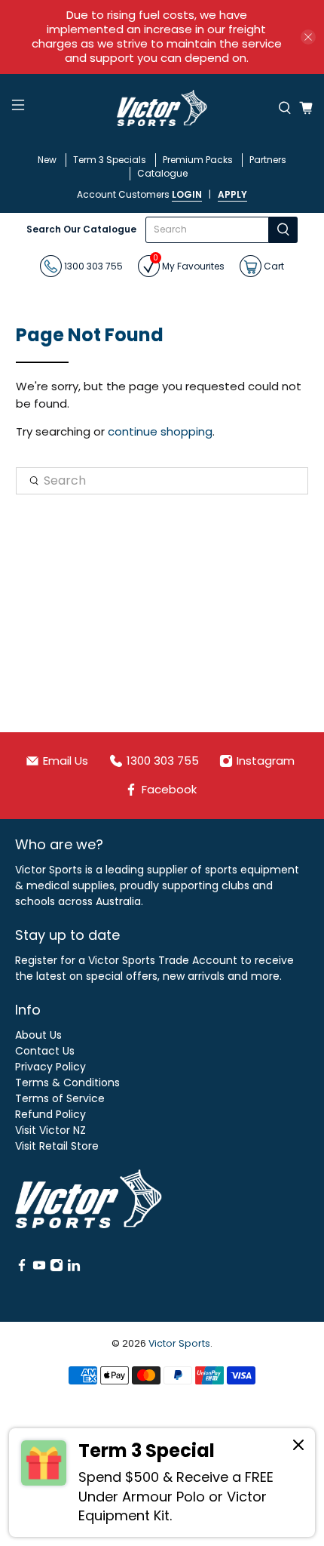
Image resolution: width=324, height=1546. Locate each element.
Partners (267, 159)
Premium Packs (198, 159)
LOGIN (187, 194)
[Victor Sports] (162, 108)
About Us (38, 1034)
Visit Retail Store (57, 1145)
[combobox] (206, 230)
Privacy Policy (50, 1066)
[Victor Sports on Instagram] (56, 1268)
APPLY (232, 194)
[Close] (298, 1447)
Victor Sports (179, 1343)
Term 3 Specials (109, 159)
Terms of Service (60, 1098)
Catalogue (162, 173)
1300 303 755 (92, 265)
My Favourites (189, 264)
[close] (308, 37)
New (47, 159)
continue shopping (160, 431)
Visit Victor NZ (50, 1130)
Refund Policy (50, 1114)
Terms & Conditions (67, 1082)
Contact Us (45, 1050)
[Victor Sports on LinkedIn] (74, 1268)
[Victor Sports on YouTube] (39, 1268)
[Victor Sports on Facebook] (22, 1268)
